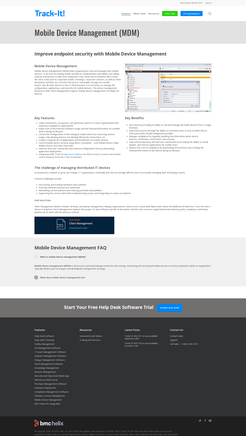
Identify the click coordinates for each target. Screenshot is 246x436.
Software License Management (49, 395)
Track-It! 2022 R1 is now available (141, 336)
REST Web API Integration (47, 403)
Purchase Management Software (50, 383)
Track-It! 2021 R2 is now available (141, 343)
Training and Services (90, 339)
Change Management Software (49, 359)
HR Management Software (47, 347)
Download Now (169, 308)
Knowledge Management (46, 367)
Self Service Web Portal (45, 379)
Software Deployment (45, 387)
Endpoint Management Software (50, 355)
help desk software (73, 154)
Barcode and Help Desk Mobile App (51, 375)
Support (174, 339)
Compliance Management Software (51, 391)
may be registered (89, 434)
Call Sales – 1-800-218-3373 (184, 343)
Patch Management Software (48, 363)
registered (73, 434)
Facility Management (44, 343)
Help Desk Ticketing (44, 339)
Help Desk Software (44, 336)
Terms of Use (127, 431)
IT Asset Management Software (50, 351)
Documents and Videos (91, 336)
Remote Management (45, 371)
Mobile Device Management (48, 399)
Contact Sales (176, 336)
